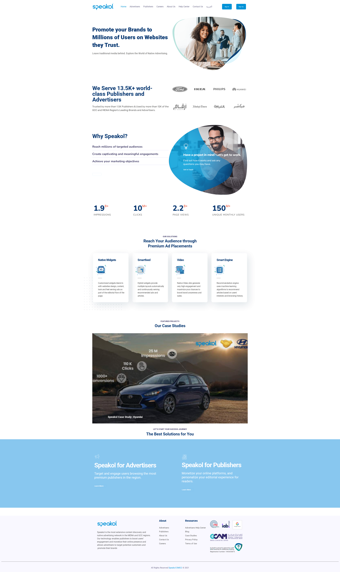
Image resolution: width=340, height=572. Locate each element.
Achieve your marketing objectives (115, 161)
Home (123, 6)
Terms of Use (191, 543)
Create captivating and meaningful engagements (125, 154)
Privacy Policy (191, 539)
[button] (130, 146)
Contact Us (198, 6)
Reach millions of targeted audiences (117, 147)
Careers (159, 6)
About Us (171, 6)
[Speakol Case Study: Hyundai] (170, 378)
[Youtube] (98, 554)
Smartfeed (144, 260)
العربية (209, 6)
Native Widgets (107, 260)
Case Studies (191, 535)
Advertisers (135, 6)
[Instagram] (113, 554)
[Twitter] (103, 554)
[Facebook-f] (118, 554)
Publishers (148, 6)
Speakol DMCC (175, 568)
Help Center (184, 6)
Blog (187, 532)
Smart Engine (225, 260)
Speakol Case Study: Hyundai (125, 417)
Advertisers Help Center (195, 528)
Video (180, 260)
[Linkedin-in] (108, 554)
